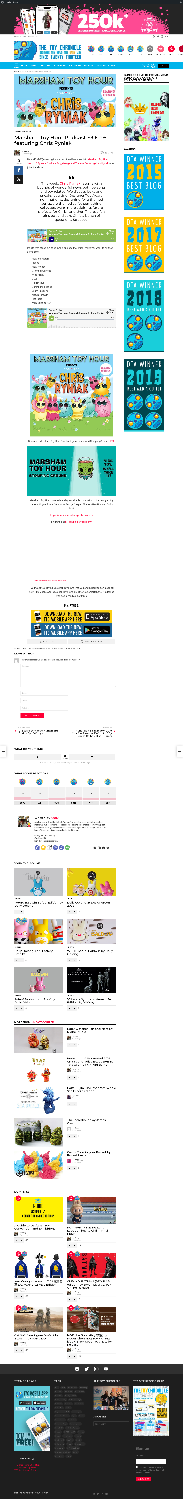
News (34, 65)
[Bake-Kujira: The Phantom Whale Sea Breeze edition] (38, 1100)
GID (68, 1408)
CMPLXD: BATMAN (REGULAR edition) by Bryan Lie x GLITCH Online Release (89, 1284)
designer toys (76, 1400)
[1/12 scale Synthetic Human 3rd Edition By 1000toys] (91, 980)
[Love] (77, 1198)
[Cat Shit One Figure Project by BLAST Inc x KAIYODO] (38, 1319)
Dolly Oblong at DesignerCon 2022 (88, 904)
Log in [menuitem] (8, 2)
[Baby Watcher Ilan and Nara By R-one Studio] (38, 1040)
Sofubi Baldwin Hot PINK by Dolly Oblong (34, 1001)
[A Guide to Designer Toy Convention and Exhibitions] (38, 1209)
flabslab (60, 1408)
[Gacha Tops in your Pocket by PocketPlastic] (38, 1165)
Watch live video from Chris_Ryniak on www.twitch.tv (50, 580)
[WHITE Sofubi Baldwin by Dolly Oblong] (91, 931)
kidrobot (73, 1420)
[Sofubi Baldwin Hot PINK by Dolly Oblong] (38, 980)
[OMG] (77, 1254)
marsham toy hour (45, 648)
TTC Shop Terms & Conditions (27, 1465)
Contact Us (32, 37)
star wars (60, 1444)
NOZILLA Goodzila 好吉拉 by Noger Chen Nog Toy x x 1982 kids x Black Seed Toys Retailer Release (89, 1340)
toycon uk (80, 1444)
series (79, 1436)
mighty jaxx (76, 1424)
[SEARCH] (148, 65)
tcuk (70, 1444)
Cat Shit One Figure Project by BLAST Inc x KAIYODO (36, 1337)
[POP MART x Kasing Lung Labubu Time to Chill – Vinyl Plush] (91, 1210)
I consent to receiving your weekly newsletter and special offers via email (150, 1470)
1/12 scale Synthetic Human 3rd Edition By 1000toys (89, 1001)
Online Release (73, 1428)
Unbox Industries (63, 1452)
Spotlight (75, 65)
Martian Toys (62, 1424)
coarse (59, 1392)
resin (58, 1436)
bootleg (84, 1388)
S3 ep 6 (76, 648)
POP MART (70, 1432)
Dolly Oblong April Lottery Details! (33, 952)
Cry (140, 55)
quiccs (81, 1432)
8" (64, 1388)
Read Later (48, 641)
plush (59, 1432)
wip (69, 1456)
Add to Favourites (93, 641)
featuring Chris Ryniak (96, 163)
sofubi (70, 1440)
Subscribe (143, 1479)
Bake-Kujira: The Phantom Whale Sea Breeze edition (91, 1089)
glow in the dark (63, 1412)
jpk (74, 1416)
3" (57, 1388)
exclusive (79, 1404)
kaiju (82, 1416)
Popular (160, 55)
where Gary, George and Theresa (66, 163)
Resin (18, 947)
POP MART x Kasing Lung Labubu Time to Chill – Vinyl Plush (87, 1230)
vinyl (76, 1452)
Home (24, 65)
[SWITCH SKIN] (143, 65)
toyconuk (60, 1448)
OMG (111, 55)
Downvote (92, 757)
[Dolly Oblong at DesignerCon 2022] (91, 882)
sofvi (79, 1440)
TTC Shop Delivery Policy (25, 1468)
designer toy (61, 1400)
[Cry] (24, 920)
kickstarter (61, 1420)
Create (163, 66)
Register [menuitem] (16, 2)
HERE (112, 441)
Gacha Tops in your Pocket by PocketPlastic (89, 1153)
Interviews (59, 65)
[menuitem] (2, 2)
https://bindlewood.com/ (78, 521)
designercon (71, 1396)
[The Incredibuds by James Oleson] (38, 1132)
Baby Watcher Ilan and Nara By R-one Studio (90, 1030)
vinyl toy (60, 1456)
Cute (120, 55)
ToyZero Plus (74, 1448)
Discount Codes (20, 37)
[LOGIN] (153, 65)
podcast (65, 648)
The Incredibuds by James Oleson (86, 1121)
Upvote (37, 757)
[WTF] (18, 920)
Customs (45, 65)
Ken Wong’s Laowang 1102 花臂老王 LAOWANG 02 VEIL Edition (38, 1283)
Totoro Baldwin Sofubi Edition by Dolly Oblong (38, 904)
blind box (72, 1388)
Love (91, 55)
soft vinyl (60, 1440)
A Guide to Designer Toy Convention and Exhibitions (34, 1227)
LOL (101, 55)
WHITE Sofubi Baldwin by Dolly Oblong (90, 952)
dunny (59, 1404)
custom (69, 1392)
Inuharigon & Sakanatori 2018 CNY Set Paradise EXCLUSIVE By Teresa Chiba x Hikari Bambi (90, 1061)
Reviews (88, 65)
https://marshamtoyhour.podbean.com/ (71, 515)
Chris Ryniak (70, 183)
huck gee (77, 1412)
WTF (130, 55)
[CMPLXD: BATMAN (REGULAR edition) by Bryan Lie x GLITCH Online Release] (91, 1265)
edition (69, 1404)
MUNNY (60, 1428)
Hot (171, 55)
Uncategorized (43, 1022)
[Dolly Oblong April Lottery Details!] (38, 931)
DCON (59, 1396)
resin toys (68, 1436)
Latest (150, 55)
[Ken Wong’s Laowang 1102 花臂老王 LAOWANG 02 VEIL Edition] (38, 1265)
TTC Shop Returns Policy (25, 1470)
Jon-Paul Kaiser (63, 1416)
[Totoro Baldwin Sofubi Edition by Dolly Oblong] (38, 882)
